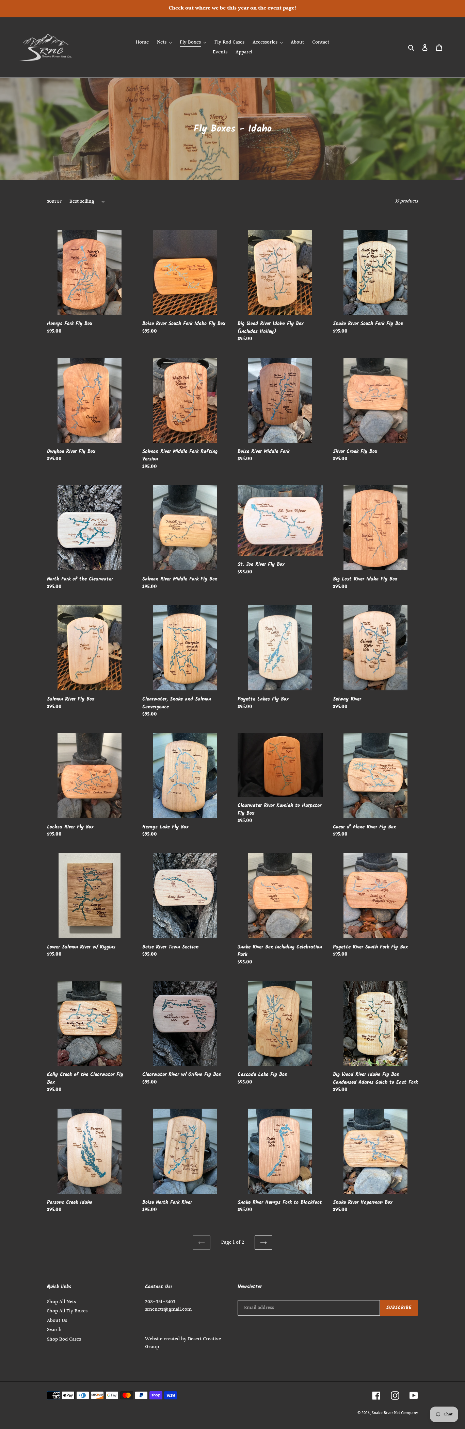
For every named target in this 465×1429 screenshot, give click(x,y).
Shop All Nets (61, 1302)
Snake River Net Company (395, 1413)
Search (54, 1330)
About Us (57, 1321)
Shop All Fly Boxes (67, 1311)
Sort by (54, 202)
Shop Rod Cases (64, 1339)
